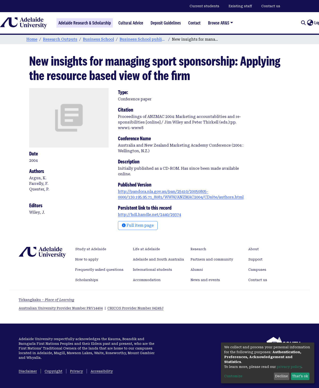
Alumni (197, 270)
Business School (98, 39)
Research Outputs (60, 39)
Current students (204, 6)
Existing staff (240, 6)
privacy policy (289, 367)
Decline (281, 376)
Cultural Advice (130, 23)
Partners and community (212, 259)
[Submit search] (303, 23)
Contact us (270, 6)
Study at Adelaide (90, 249)
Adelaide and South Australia (158, 259)
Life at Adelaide (146, 249)
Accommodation (147, 280)
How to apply (86, 259)
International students (152, 270)
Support (255, 259)
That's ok (300, 376)
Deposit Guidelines (166, 23)
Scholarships (86, 280)
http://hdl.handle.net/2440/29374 (149, 214)
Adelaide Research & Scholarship (84, 23)
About (253, 249)
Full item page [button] (140, 225)
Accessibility (102, 371)
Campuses (257, 270)
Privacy (76, 371)
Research (198, 249)
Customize (233, 376)
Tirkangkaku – (46, 300)
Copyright (53, 371)
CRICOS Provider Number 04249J (135, 308)
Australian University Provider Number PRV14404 (61, 308)
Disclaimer (28, 371)
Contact (194, 23)
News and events (205, 280)
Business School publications (143, 39)
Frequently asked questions (99, 270)
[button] (310, 23)
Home (31, 39)
